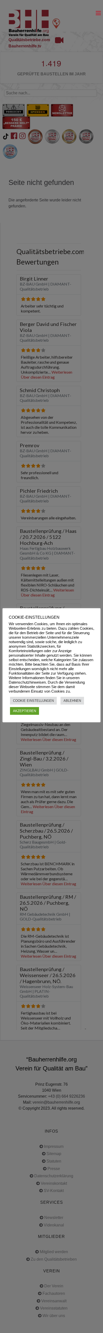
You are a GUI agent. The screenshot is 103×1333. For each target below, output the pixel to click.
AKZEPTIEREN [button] (24, 711)
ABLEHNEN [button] (72, 701)
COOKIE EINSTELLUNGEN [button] (33, 701)
